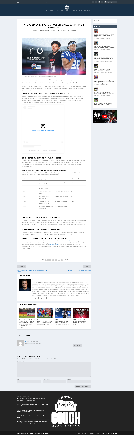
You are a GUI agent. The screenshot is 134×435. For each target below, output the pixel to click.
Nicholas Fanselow (44, 30)
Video (67, 11)
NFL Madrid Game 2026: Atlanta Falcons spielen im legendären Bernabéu (80, 321)
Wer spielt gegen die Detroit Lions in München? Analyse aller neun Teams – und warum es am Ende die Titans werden (27, 322)
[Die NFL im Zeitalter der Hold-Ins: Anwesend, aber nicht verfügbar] (96, 100)
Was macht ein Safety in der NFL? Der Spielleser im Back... (41, 2)
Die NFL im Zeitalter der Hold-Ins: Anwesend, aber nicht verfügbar (103, 103)
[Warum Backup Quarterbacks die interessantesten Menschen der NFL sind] (96, 54)
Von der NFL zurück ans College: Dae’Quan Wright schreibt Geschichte (104, 47)
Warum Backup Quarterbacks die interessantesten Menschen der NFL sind (104, 58)
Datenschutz (85, 433)
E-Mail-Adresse (46, 379)
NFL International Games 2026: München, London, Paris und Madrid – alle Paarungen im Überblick (62, 322)
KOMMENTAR (21, 361)
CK (26, 341)
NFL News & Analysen (105, 38)
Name (18, 379)
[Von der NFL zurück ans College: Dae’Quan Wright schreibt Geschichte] (96, 43)
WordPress (45, 433)
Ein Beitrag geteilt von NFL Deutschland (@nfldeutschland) (43, 150)
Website (69, 379)
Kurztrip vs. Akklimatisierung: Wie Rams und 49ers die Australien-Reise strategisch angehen (45, 322)
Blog (51, 11)
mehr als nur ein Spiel (64, 241)
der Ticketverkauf (53, 244)
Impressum (78, 433)
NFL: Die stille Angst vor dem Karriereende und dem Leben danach (104, 93)
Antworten (77, 345)
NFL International (61, 30)
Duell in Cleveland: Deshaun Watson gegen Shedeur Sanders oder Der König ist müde (104, 35)
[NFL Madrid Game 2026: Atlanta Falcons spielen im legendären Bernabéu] (81, 313)
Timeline (102, 433)
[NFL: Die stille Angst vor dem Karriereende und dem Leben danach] (96, 89)
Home (45, 11)
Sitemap (97, 433)
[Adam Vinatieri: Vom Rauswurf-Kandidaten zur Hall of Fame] (96, 66)
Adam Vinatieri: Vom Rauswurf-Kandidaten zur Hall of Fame (103, 70)
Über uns (74, 11)
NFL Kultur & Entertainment (106, 61)
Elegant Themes (29, 433)
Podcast (60, 11)
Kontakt (87, 11)
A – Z (80, 11)
